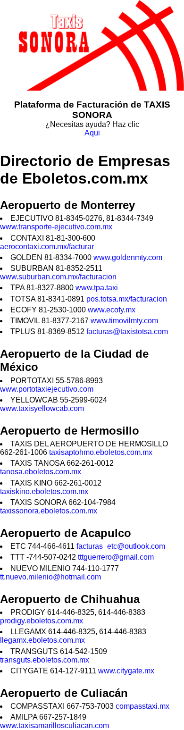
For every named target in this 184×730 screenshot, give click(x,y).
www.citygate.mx (126, 671)
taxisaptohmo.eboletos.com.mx (100, 452)
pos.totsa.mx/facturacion (126, 299)
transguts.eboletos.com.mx (44, 660)
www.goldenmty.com (127, 257)
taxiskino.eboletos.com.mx (44, 491)
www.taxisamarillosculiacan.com (54, 726)
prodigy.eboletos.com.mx (41, 621)
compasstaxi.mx (142, 706)
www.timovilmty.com (124, 321)
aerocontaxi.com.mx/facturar (47, 247)
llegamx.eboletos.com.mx (42, 640)
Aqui (92, 133)
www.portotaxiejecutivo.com (46, 389)
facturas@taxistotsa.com (127, 331)
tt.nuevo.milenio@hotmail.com (50, 577)
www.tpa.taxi (96, 288)
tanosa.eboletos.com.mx (40, 472)
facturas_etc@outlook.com (120, 546)
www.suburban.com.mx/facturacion (58, 277)
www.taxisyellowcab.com (42, 408)
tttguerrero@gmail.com (116, 557)
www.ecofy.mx (111, 310)
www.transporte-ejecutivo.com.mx (56, 227)
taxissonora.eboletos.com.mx (48, 511)
